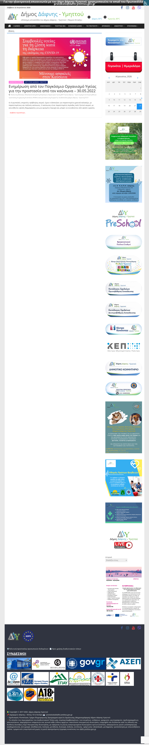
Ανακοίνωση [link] (46, 98)
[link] (146, 3)
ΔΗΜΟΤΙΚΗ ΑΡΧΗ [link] (30, 26)
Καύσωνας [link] (14, 95)
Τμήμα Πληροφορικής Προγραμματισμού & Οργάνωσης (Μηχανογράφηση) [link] (59, 717)
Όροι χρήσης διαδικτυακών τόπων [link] (66, 649)
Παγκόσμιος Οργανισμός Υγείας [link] (50, 95)
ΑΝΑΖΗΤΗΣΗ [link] (118, 26)
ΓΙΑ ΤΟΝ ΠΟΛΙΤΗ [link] (91, 26)
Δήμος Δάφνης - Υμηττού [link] (76, 98)
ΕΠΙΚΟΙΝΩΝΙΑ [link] (132, 26)
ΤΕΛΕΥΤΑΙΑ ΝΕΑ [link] (60, 26)
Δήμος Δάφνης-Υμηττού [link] (38, 712)
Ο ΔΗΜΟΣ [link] (17, 26)
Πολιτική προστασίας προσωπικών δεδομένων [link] (28, 649)
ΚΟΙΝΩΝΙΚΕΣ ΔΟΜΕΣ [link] (75, 26)
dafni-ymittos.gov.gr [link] (88, 729)
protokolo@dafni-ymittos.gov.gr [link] (74, 3)
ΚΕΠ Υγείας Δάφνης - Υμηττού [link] (70, 95)
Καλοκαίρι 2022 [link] (23, 95)
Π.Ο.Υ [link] (86, 98)
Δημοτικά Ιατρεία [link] (86, 95)
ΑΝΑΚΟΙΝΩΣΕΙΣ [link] (45, 26)
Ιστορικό (108, 557)
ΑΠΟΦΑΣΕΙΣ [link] (106, 26)
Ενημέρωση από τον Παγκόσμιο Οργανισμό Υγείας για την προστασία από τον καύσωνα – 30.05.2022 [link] (52, 88)
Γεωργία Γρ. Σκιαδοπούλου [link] (59, 98)
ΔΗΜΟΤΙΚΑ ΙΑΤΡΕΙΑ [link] (16, 82)
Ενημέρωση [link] (20, 98)
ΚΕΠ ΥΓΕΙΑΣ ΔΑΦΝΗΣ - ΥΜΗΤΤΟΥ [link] (36, 82)
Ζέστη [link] (38, 95)
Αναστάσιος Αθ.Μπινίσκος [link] (33, 98)
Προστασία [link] (31, 95)
